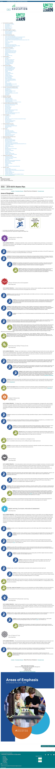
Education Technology (5, 179)
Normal (40, 759)
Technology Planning (19, 191)
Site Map (4, 761)
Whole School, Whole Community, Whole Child (12, 166)
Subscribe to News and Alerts (48, 746)
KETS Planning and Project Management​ (27, 671)
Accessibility (5, 759)
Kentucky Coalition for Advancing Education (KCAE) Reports (14, 170)
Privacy (4, 756)
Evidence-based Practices (9, 146)
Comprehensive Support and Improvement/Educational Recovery (15, 143)
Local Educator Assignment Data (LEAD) (11, 92)
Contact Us (5, 760)
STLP (31, 493)
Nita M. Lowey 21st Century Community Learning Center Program (15, 118)
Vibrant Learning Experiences (10, 175)
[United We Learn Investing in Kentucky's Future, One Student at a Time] (27, 17)
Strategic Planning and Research (10, 52)
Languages (5, 762)
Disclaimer (5, 758)
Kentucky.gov (3, 767)
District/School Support (5, 178)
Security (4, 757)
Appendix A (47, 375)
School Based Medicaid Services (10, 80)
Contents (13, 191)
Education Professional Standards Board (11, 88)
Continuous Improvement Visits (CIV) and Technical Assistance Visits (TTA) (17, 39)
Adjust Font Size (39, 756)
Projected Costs (41, 191)
